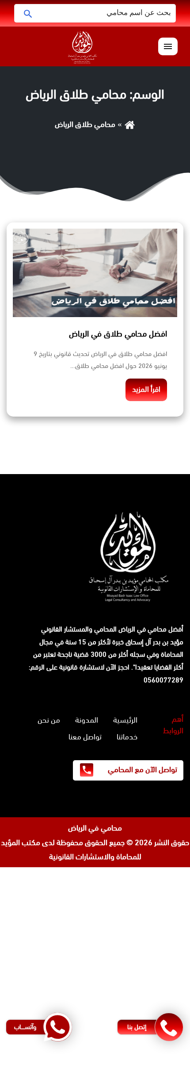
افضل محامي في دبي (156, 1060)
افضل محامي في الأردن (154, 974)
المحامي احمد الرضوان (157, 932)
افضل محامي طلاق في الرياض (118, 334)
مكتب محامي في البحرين (65, 946)
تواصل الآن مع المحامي (141, 769)
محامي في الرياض (95, 828)
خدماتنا (127, 737)
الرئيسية (125, 720)
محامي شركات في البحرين (151, 1003)
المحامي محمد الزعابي (156, 917)
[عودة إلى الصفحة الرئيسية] (129, 124)
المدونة (86, 720)
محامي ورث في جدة (159, 889)
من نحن (49, 720)
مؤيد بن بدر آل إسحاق (154, 642)
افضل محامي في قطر (156, 989)
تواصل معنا (85, 737)
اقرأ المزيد (146, 389)
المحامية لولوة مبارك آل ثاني (146, 946)
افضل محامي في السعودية (148, 874)
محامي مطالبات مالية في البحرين (140, 960)
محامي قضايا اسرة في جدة (149, 903)
